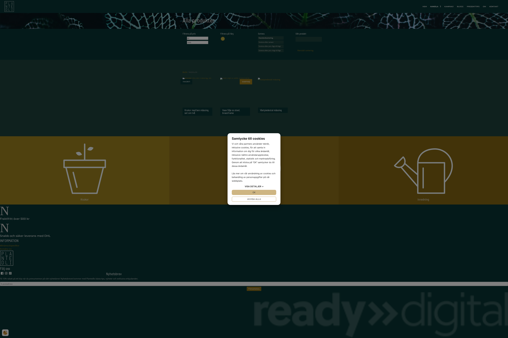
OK (254, 192)
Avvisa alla (254, 199)
